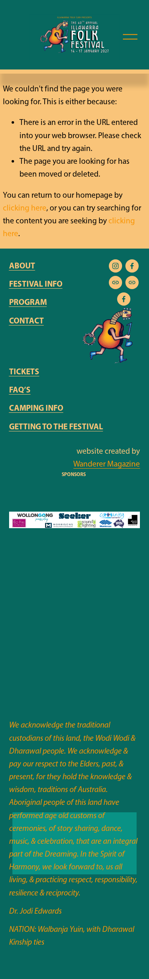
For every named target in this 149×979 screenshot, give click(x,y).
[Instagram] (115, 266)
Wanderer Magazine (106, 464)
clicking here (24, 208)
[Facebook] (132, 266)
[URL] (115, 282)
